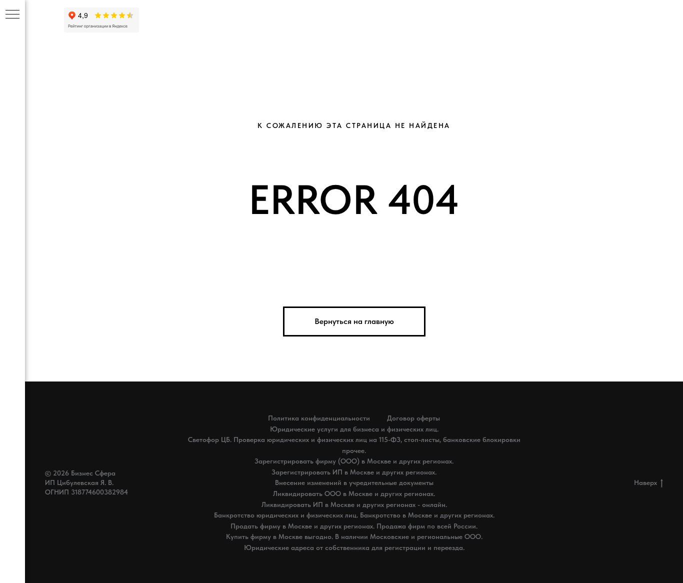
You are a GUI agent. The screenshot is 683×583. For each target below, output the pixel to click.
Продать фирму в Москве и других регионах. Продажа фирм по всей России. (354, 526)
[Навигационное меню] (13, 15)
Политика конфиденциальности (319, 418)
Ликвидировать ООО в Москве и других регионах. (354, 494)
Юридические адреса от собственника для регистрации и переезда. (354, 548)
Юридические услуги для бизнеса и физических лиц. (354, 429)
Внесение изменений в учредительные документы (354, 482)
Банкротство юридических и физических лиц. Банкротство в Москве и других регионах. (354, 515)
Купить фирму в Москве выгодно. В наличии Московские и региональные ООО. (354, 536)
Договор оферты (413, 418)
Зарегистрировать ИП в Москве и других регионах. (354, 472)
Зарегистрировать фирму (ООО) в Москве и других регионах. (354, 461)
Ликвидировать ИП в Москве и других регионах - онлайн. (354, 504)
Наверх (645, 482)
